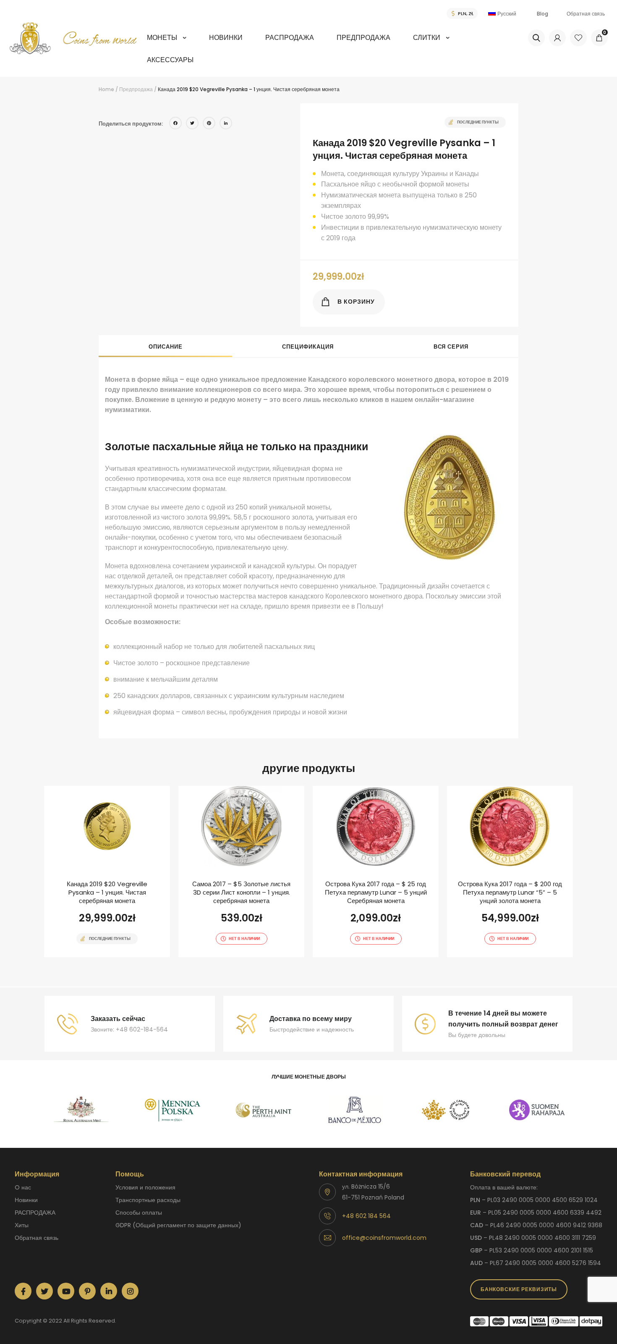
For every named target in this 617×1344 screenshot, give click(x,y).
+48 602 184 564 (366, 1216)
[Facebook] (175, 124)
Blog (542, 13)
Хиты (22, 1225)
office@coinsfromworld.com (384, 1238)
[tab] (165, 346)
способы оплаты (138, 1212)
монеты (162, 37)
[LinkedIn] (226, 124)
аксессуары (170, 60)
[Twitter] (192, 124)
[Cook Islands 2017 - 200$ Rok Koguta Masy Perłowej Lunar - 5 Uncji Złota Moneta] (510, 871)
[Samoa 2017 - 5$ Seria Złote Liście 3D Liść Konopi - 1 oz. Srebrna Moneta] (241, 871)
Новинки (226, 37)
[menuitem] (166, 43)
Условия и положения (145, 1187)
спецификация (307, 347)
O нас (23, 1187)
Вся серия (451, 347)
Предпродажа (363, 37)
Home (106, 89)
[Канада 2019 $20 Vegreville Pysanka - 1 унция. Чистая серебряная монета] (107, 871)
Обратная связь (586, 13)
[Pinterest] (209, 124)
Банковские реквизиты (519, 1289)
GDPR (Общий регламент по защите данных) (178, 1225)
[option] (81, 1110)
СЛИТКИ (426, 37)
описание (165, 347)
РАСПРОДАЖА (289, 37)
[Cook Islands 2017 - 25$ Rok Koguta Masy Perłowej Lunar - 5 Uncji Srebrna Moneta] (376, 871)
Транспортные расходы (147, 1200)
